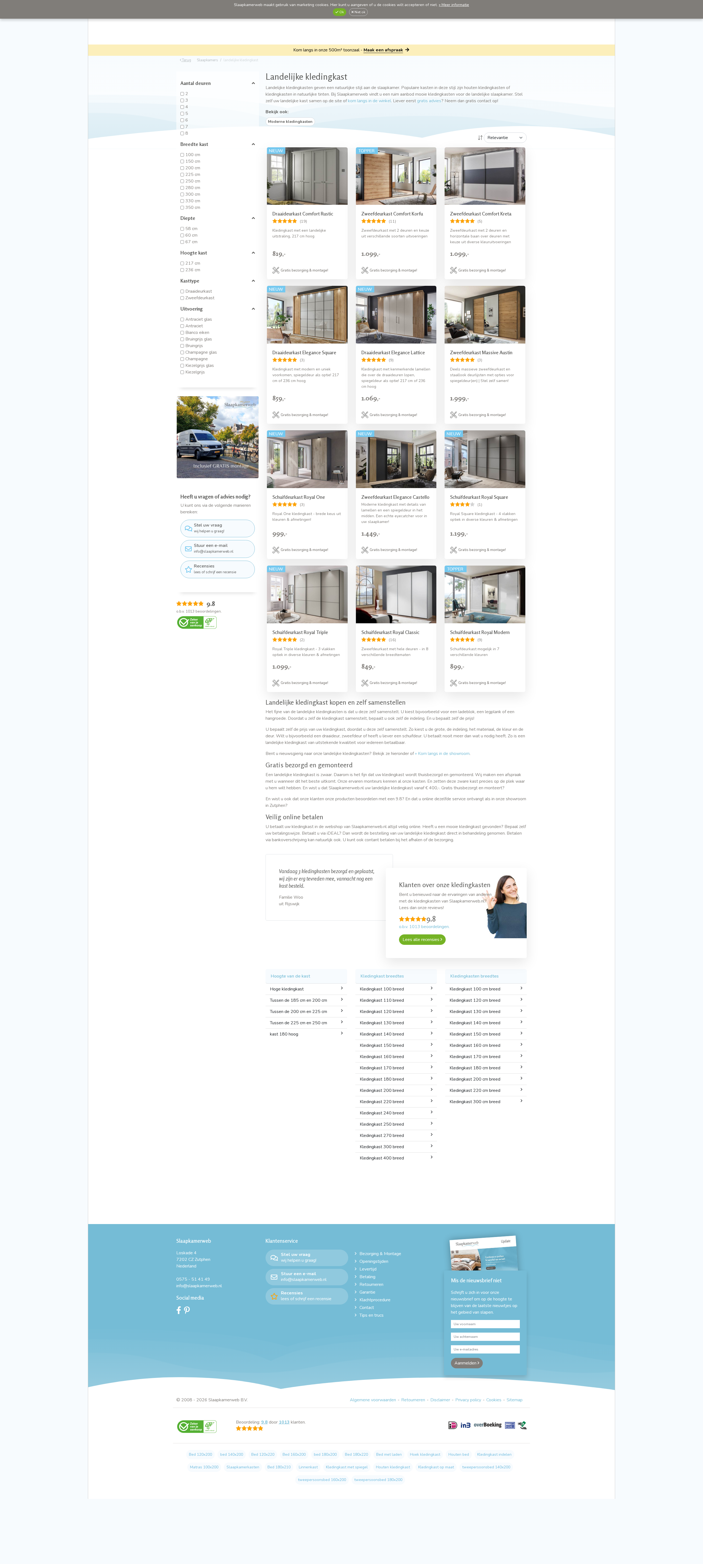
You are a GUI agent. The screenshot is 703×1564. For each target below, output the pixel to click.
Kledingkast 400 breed (382, 1158)
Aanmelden (466, 1363)
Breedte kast (194, 144)
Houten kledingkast (393, 1467)
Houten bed (458, 1454)
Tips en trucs (371, 1315)
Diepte (187, 218)
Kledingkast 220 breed (382, 1102)
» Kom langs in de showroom (442, 754)
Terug (186, 60)
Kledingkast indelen (494, 1454)
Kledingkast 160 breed (382, 1057)
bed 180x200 (325, 1454)
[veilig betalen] (487, 1428)
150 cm (192, 161)
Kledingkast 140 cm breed (475, 1023)
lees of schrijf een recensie (215, 569)
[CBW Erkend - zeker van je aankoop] (196, 622)
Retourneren (371, 1284)
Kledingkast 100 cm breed (475, 989)
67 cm (191, 242)
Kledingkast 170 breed (382, 1068)
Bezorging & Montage (380, 1254)
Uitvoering (191, 309)
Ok (341, 12)
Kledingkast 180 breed (382, 1079)
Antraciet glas (198, 319)
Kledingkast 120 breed (382, 1012)
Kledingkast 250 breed (382, 1124)
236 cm (192, 270)
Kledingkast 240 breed (382, 1113)
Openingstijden (373, 1261)
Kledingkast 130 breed (382, 1023)
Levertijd (367, 1269)
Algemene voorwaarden (373, 1400)
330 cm (192, 201)
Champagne (196, 359)
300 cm (192, 194)
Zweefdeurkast (199, 298)
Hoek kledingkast (425, 1454)
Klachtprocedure (374, 1300)
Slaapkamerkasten (243, 1467)
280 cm (192, 188)
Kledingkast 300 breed (382, 1147)
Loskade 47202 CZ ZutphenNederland (193, 1259)
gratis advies (429, 101)
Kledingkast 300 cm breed (475, 1102)
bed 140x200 (231, 1454)
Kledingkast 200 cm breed (475, 1079)
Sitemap (515, 1400)
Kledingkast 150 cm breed (475, 1034)
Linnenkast (308, 1467)
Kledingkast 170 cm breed (475, 1057)
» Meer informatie (454, 4)
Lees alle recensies (421, 940)
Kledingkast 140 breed (382, 1034)
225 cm (192, 174)
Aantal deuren (195, 83)
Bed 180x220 (356, 1454)
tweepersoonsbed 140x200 (486, 1467)
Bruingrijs (194, 346)
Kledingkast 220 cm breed (475, 1090)
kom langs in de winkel (369, 101)
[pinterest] (188, 1312)
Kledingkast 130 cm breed (475, 1012)
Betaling (367, 1277)
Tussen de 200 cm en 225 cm (298, 1012)
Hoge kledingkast (287, 989)
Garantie (367, 1292)
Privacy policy (468, 1400)
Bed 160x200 (294, 1454)
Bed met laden (389, 1454)
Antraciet (194, 326)
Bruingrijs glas (198, 339)
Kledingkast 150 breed (382, 1045)
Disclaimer (440, 1400)
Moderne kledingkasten (290, 121)
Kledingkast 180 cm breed (475, 1068)
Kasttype (189, 281)
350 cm (192, 207)
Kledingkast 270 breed (382, 1136)
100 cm (192, 155)
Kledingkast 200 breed (382, 1090)
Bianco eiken (197, 333)
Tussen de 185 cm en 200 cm (298, 1000)
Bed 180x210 (279, 1467)
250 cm (192, 181)
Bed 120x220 (262, 1454)
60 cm (191, 235)
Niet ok (359, 12)
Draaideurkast (198, 291)
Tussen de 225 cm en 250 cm (298, 1023)
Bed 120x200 (200, 1454)
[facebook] (180, 1312)
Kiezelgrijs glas (199, 365)
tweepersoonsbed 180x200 (378, 1479)
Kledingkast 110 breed (382, 1000)
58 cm (191, 229)
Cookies (493, 1400)
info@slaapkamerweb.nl (213, 548)
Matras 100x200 (204, 1467)
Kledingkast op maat (436, 1467)
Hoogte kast (193, 253)
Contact (366, 1308)
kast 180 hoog (284, 1034)
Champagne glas (201, 352)
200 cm (192, 168)
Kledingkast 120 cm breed (475, 1000)
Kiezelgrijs (195, 372)
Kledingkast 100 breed (382, 989)
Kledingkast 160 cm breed (475, 1045)
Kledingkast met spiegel (347, 1467)
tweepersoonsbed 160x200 (322, 1479)
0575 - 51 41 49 (193, 1279)
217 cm (192, 263)
